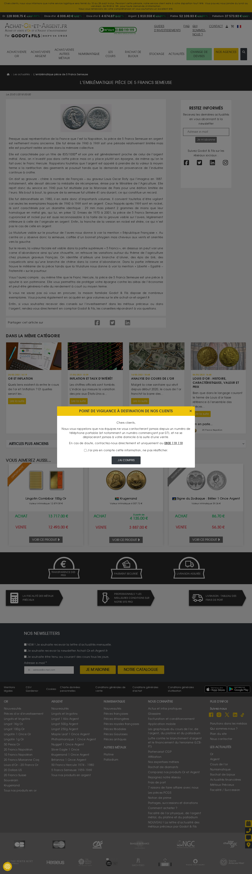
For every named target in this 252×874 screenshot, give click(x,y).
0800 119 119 (173, 443)
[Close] (190, 411)
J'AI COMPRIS (126, 460)
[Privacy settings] (7, 866)
